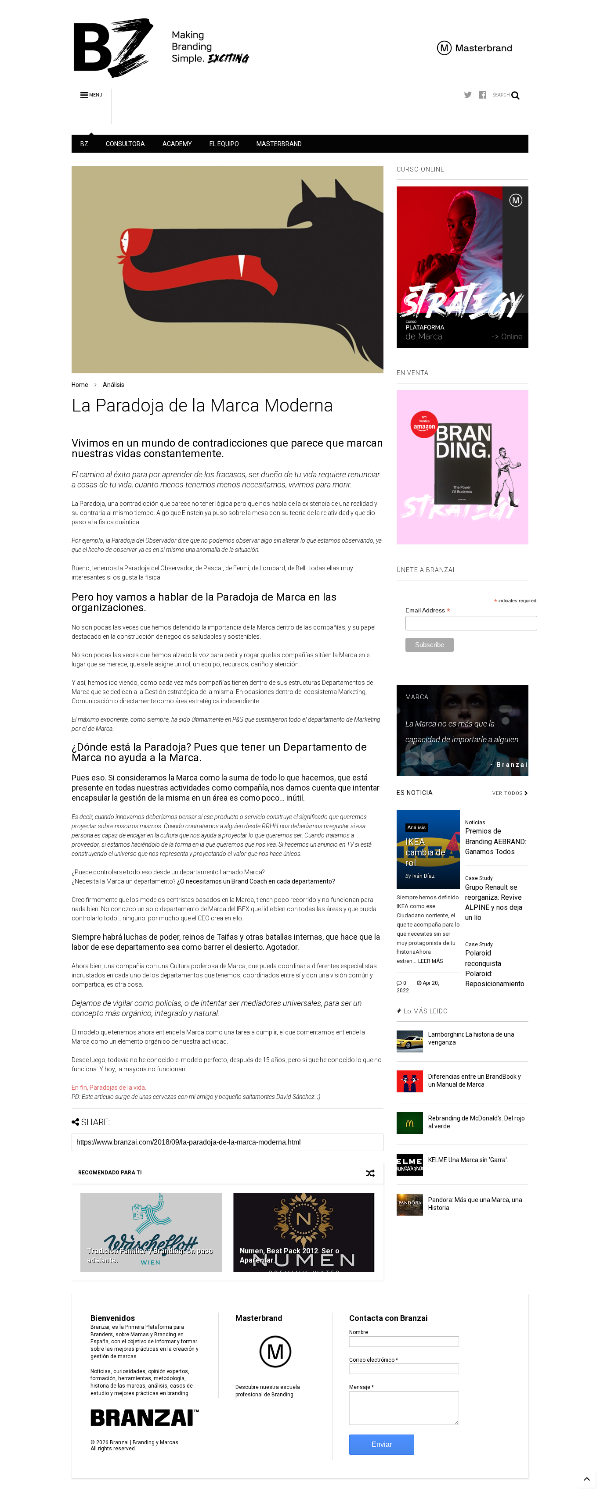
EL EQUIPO (224, 143)
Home (80, 384)
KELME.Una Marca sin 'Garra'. (468, 1159)
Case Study (479, 878)
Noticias (475, 822)
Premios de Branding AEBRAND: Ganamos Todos (495, 841)
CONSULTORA (125, 143)
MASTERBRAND (279, 143)
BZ (84, 143)
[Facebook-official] (482, 95)
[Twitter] (468, 95)
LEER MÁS (430, 961)
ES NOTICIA (415, 792)
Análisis (113, 384)
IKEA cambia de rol (425, 852)
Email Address (427, 610)
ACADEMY (177, 143)
